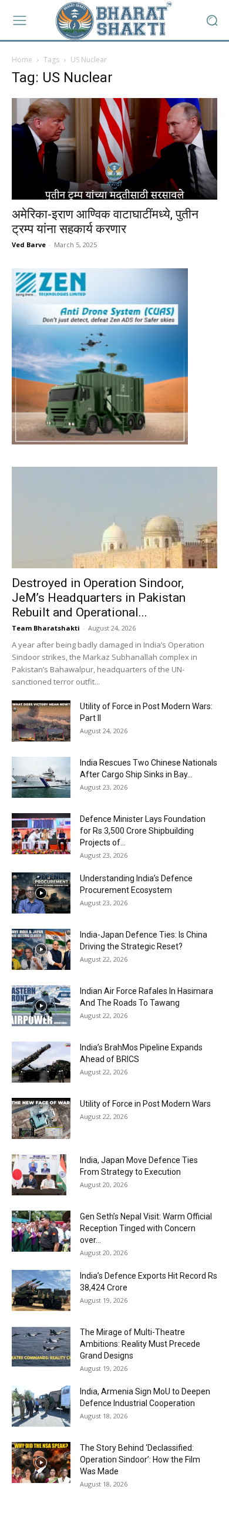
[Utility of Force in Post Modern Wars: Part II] (41, 721)
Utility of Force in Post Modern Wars (145, 1103)
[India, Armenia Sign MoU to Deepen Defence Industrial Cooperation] (41, 1406)
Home (22, 60)
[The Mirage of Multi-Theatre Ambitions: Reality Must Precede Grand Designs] (41, 1346)
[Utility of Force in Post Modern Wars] (41, 1118)
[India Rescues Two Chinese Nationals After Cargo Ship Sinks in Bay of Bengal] (41, 777)
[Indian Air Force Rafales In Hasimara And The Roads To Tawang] (41, 1005)
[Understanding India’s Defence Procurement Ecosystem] (41, 893)
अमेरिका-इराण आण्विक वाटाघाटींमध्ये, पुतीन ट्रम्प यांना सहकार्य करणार (105, 221)
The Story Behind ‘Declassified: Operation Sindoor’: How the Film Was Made (140, 1459)
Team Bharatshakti (46, 627)
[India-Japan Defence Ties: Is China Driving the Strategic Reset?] (41, 949)
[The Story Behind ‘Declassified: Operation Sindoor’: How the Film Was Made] (41, 1462)
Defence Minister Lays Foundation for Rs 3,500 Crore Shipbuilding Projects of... (143, 830)
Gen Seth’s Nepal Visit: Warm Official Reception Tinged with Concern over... (146, 1228)
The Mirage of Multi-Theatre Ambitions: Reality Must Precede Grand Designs (140, 1343)
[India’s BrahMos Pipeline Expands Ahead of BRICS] (41, 1062)
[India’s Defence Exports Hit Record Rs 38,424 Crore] (41, 1290)
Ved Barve (29, 244)
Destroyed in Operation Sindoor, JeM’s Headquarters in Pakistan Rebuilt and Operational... (99, 597)
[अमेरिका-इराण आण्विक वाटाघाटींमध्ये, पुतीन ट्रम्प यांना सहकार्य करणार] (114, 149)
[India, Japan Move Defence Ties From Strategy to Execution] (39, 1174)
